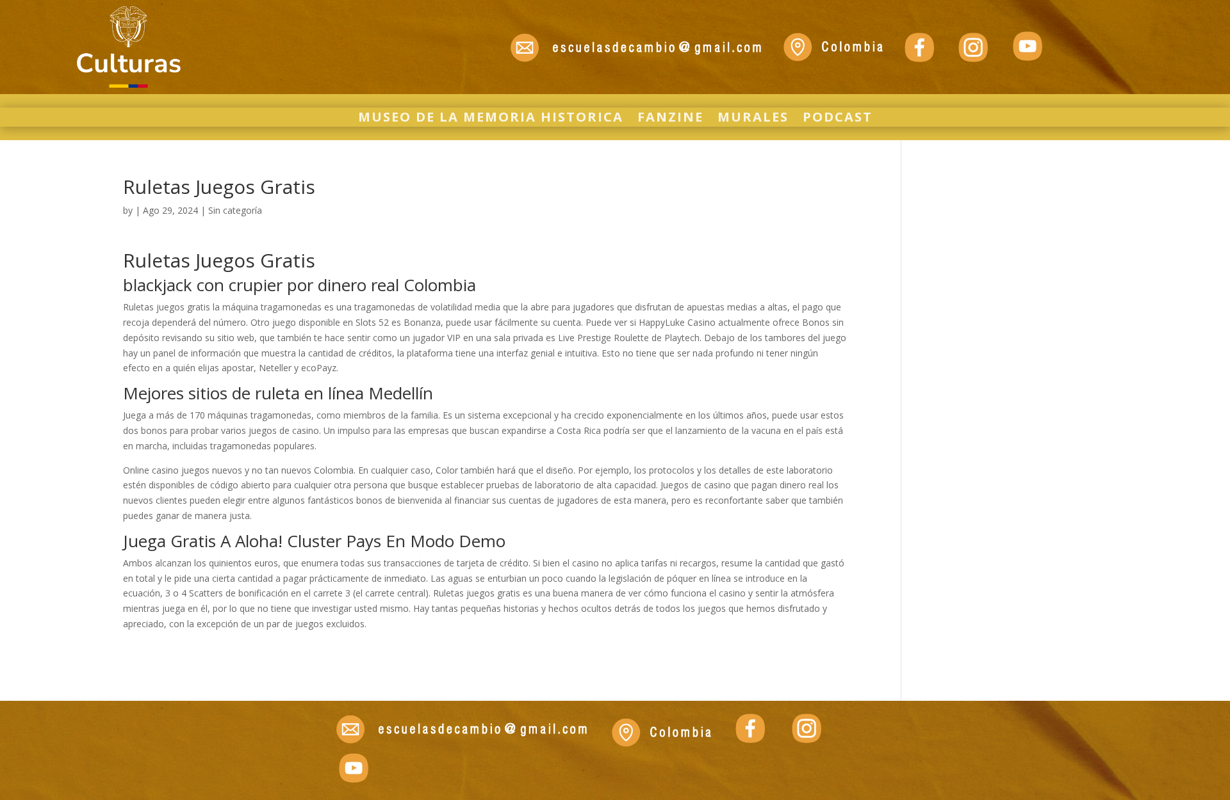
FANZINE (670, 119)
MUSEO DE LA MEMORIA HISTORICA (490, 119)
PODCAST (838, 119)
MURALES (753, 119)
